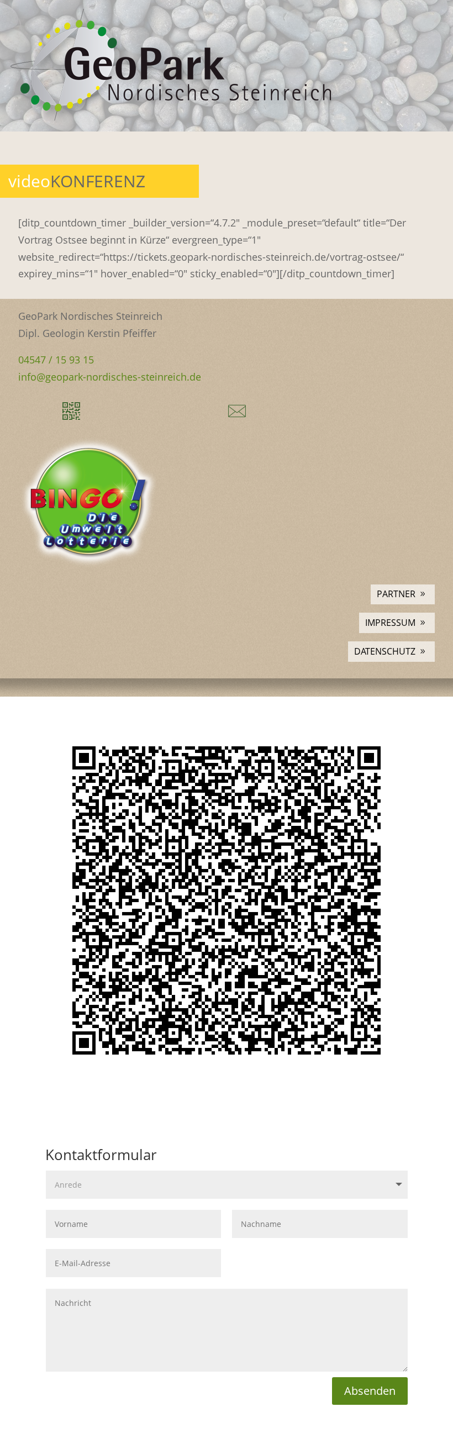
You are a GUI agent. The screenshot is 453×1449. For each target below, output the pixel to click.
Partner (396, 594)
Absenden (370, 1390)
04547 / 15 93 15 (56, 359)
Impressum (390, 623)
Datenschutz (384, 651)
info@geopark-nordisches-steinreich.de (109, 376)
